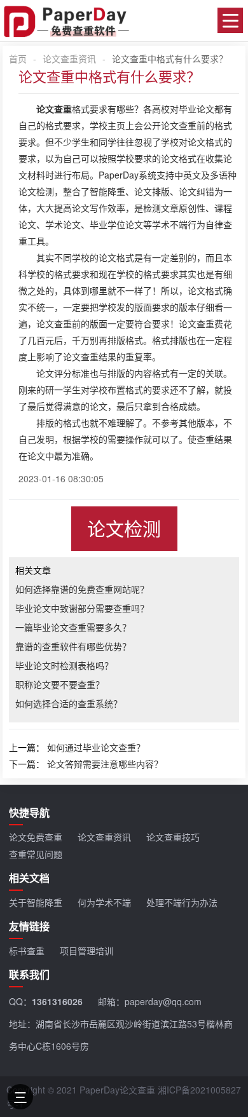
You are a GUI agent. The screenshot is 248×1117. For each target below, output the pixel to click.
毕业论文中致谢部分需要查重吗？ (82, 608)
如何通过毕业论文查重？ (96, 747)
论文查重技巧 (173, 836)
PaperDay (119, 174)
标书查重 (27, 950)
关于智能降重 (35, 902)
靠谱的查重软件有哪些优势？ (73, 646)
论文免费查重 (35, 836)
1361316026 (57, 1001)
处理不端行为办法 (181, 902)
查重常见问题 (35, 854)
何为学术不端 (104, 902)
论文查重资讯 (69, 58)
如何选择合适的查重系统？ (68, 703)
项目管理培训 (86, 950)
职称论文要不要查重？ (59, 684)
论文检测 (124, 528)
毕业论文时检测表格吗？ (64, 665)
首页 (18, 58)
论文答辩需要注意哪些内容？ (105, 763)
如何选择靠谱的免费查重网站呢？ (82, 589)
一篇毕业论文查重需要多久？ (73, 627)
